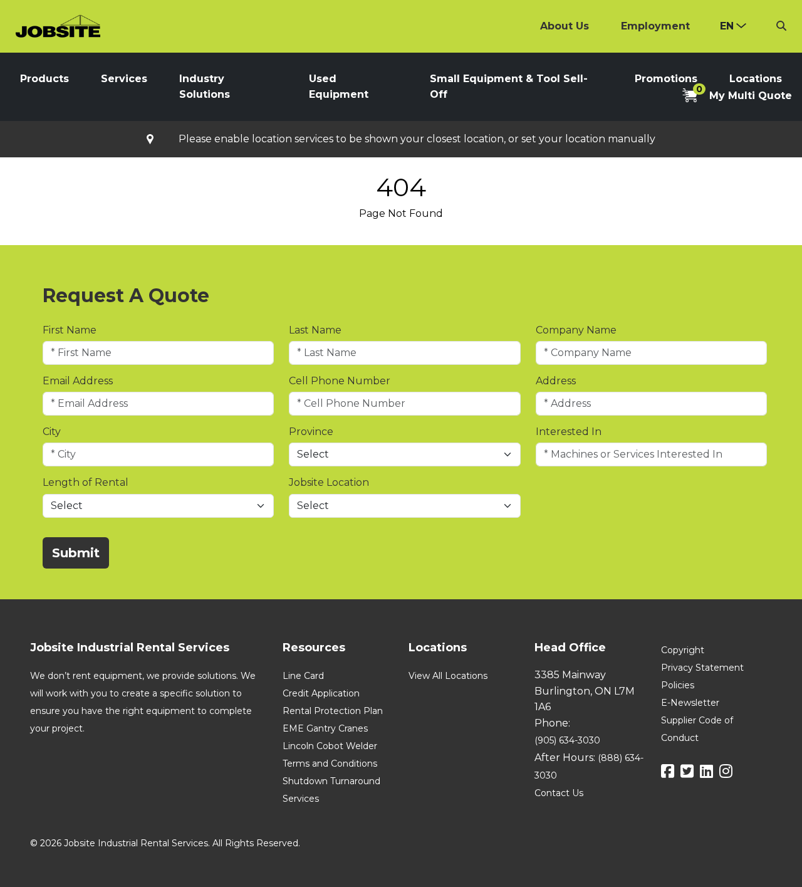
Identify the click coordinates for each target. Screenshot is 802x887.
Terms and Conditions (330, 763)
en (727, 26)
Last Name (315, 330)
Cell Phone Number (339, 381)
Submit (76, 552)
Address (556, 381)
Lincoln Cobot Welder (330, 746)
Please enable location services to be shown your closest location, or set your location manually (417, 139)
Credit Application (321, 693)
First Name (69, 330)
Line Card (303, 675)
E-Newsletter (690, 702)
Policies (677, 685)
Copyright (682, 650)
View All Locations (448, 675)
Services (124, 79)
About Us (564, 26)
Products (44, 79)
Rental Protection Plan (333, 710)
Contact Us (558, 793)
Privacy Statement (702, 667)
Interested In (569, 432)
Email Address (78, 381)
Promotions (666, 79)
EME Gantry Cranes (325, 728)
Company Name (576, 330)
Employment (655, 26)
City (52, 432)
